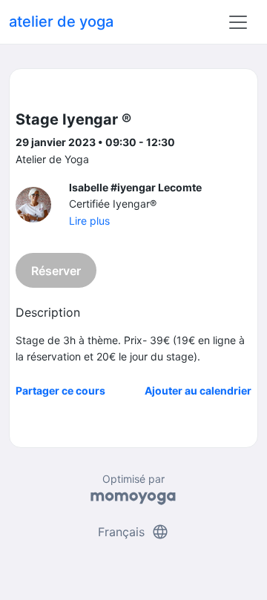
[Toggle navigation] (238, 22)
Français (133, 532)
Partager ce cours (60, 390)
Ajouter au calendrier (198, 390)
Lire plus (89, 220)
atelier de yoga (61, 21)
